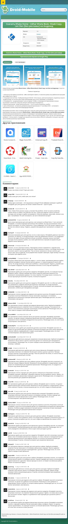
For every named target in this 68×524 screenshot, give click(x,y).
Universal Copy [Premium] (41, 140)
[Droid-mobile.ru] (18, 9)
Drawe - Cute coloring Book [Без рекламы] (41, 158)
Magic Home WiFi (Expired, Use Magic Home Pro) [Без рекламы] (26, 140)
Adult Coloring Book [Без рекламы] (26, 158)
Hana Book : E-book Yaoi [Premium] (10, 158)
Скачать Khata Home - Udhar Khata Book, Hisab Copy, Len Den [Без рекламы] (34, 53)
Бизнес (39, 34)
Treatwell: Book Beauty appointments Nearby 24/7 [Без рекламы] (57, 140)
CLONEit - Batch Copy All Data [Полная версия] (10, 176)
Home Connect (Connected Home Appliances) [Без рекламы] (10, 140)
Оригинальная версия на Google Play (34, 57)
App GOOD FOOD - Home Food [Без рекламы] (26, 176)
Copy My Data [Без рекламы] (57, 158)
